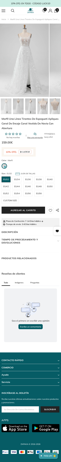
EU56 (28, 193)
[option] (24, 60)
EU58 (39, 193)
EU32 (6, 179)
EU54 (17, 193)
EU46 (28, 186)
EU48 (39, 186)
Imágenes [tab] (19, 282)
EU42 (6, 186)
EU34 (17, 179)
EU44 (17, 186)
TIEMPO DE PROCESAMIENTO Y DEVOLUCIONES (20, 241)
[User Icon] (50, 11)
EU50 (50, 186)
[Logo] (31, 10)
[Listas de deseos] (50, 210)
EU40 (50, 179)
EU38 (39, 179)
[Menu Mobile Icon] (3, 11)
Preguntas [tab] (34, 282)
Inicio (4, 19)
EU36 (28, 179)
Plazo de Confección (15, 221)
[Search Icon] (15, 10)
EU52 (6, 193)
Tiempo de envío (13, 224)
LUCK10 (26, 152)
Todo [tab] (6, 282)
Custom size (10, 200)
